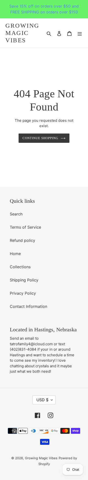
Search (16, 214)
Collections (20, 266)
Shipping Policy (24, 280)
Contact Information (28, 306)
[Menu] (80, 33)
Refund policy (22, 240)
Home (15, 253)
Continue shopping (40, 138)
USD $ (42, 399)
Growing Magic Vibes (22, 33)
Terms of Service (25, 227)
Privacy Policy (23, 293)
